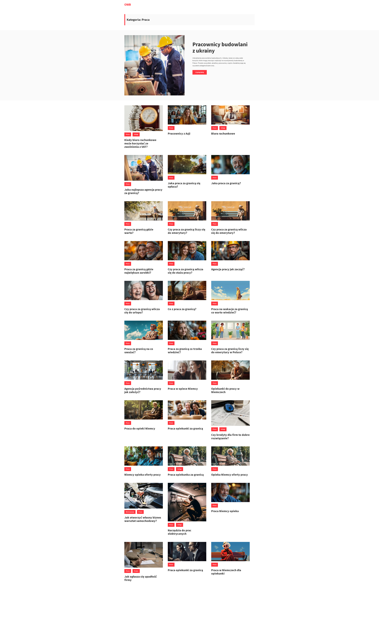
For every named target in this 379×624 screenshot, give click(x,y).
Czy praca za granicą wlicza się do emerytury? (229, 231)
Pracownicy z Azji (179, 133)
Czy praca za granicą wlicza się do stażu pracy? (185, 271)
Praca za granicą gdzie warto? (138, 231)
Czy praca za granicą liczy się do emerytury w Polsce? (230, 350)
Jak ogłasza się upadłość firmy (140, 578)
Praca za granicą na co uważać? (138, 350)
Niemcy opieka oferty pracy (142, 474)
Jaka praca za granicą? (226, 183)
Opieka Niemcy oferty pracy (229, 474)
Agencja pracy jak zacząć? (228, 269)
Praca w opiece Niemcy (183, 388)
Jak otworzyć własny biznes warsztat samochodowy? (142, 519)
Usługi (136, 134)
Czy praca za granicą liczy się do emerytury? (186, 231)
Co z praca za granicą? (182, 309)
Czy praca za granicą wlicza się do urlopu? (142, 310)
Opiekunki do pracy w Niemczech (225, 390)
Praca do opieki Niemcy (139, 428)
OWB (127, 5)
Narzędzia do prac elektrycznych (179, 532)
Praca (128, 134)
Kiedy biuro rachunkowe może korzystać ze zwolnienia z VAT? (140, 143)
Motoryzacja (130, 512)
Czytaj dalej (199, 72)
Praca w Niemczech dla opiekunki (226, 571)
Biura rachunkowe (223, 133)
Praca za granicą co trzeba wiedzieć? (185, 350)
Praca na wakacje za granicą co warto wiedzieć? (229, 310)
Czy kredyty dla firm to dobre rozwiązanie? (230, 436)
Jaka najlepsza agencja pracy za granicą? (143, 191)
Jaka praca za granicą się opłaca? (184, 184)
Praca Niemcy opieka (225, 511)
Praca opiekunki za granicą (185, 428)
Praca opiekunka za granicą (186, 474)
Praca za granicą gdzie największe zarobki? (138, 271)
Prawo (136, 571)
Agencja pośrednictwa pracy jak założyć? (142, 390)
